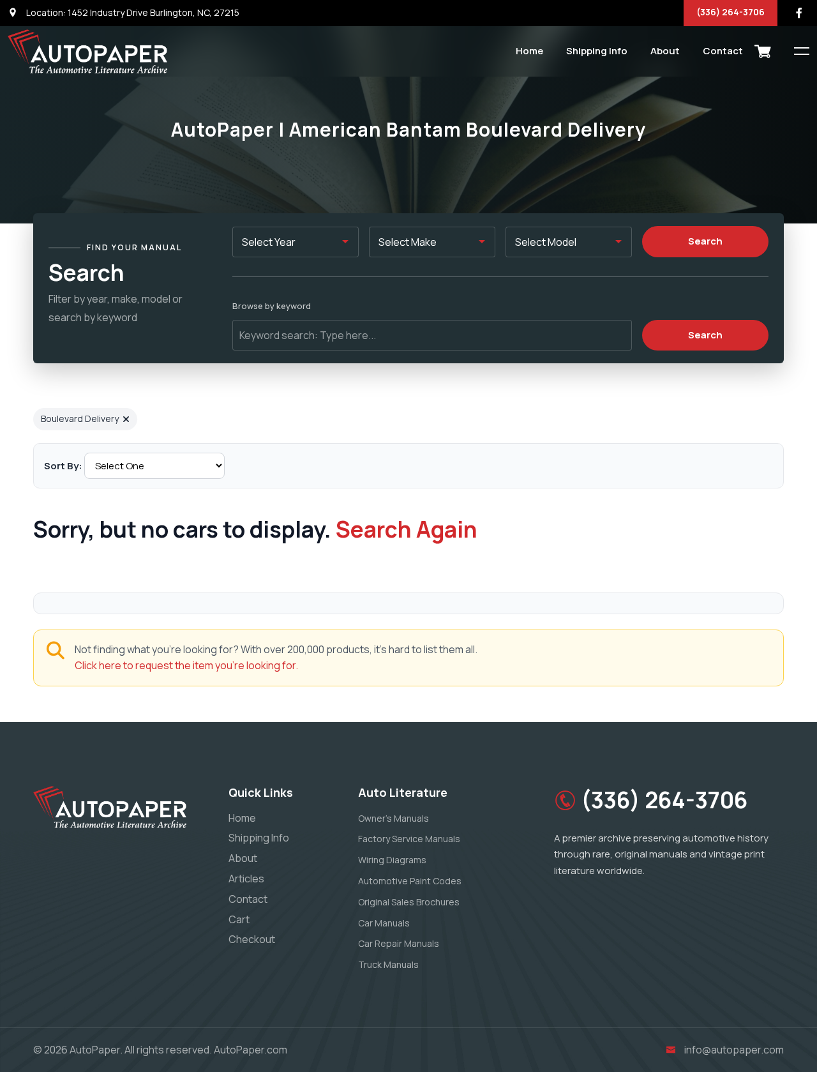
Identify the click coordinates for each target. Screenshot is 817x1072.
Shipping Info (596, 50)
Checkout (252, 939)
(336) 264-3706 (730, 12)
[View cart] (763, 51)
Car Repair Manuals (398, 943)
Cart (239, 919)
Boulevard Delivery (80, 418)
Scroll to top (28, 539)
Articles (246, 879)
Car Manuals (384, 923)
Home (529, 50)
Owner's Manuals (393, 818)
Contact (723, 50)
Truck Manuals (388, 964)
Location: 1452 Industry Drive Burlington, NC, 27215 (131, 12)
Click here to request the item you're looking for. (186, 665)
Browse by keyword (271, 306)
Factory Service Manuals (409, 839)
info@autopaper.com (734, 1050)
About (665, 50)
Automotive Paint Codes (409, 881)
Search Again (406, 529)
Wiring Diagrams (392, 860)
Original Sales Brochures (409, 902)
